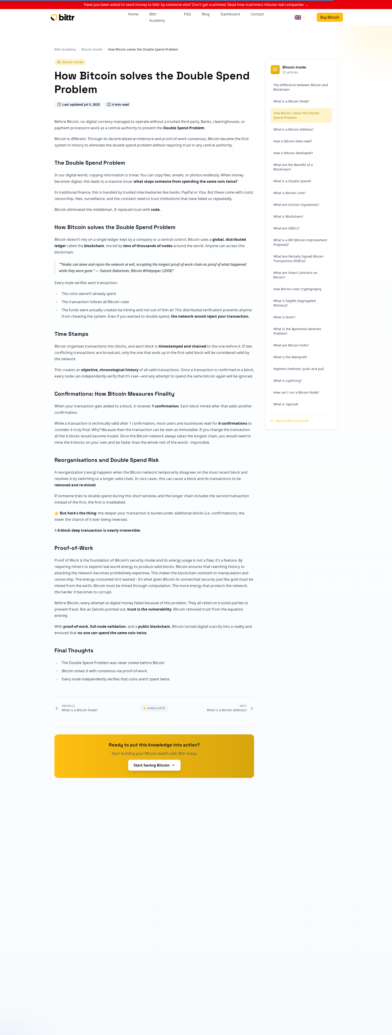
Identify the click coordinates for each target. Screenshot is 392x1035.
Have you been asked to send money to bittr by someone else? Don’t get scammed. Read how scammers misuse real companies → (196, 4)
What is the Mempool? (290, 357)
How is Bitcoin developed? (293, 153)
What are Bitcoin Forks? (291, 345)
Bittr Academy (157, 17)
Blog (206, 14)
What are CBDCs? (286, 228)
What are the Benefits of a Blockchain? (293, 167)
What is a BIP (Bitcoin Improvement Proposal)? (300, 242)
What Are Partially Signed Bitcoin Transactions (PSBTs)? (298, 258)
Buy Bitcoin (329, 17)
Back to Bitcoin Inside (292, 421)
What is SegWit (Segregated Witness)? (294, 303)
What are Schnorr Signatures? (296, 204)
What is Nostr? (284, 317)
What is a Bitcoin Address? (293, 129)
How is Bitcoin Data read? (292, 141)
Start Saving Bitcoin (152, 765)
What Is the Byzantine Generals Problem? (297, 331)
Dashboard (230, 14)
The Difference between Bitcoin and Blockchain (300, 87)
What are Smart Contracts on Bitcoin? (295, 274)
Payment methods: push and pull (298, 369)
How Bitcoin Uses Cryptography (297, 289)
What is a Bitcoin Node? (291, 101)
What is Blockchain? (288, 216)
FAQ (187, 14)
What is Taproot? (286, 404)
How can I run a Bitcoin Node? (296, 392)
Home (133, 14)
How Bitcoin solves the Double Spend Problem (296, 115)
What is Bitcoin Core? (289, 193)
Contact (257, 14)
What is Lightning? (287, 380)
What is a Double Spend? (292, 181)
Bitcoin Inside (73, 62)
